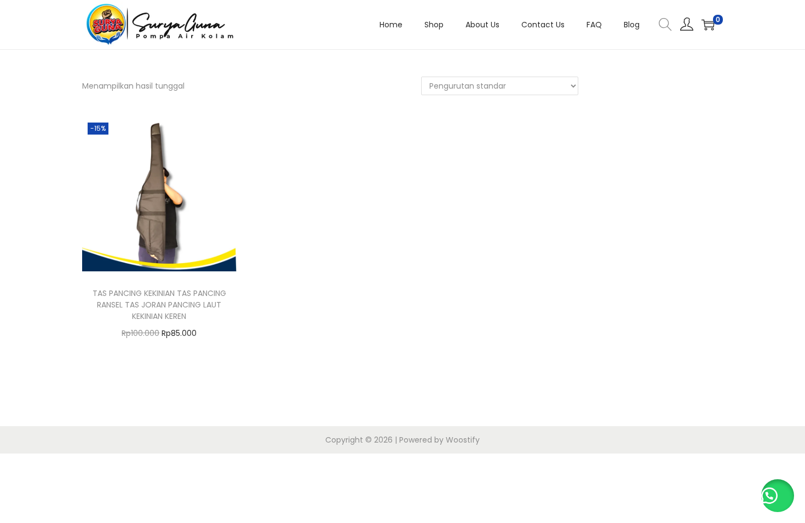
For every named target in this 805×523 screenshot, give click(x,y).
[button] (777, 495)
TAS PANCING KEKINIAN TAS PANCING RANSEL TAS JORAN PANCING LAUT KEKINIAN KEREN (159, 305)
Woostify (463, 439)
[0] (708, 24)
